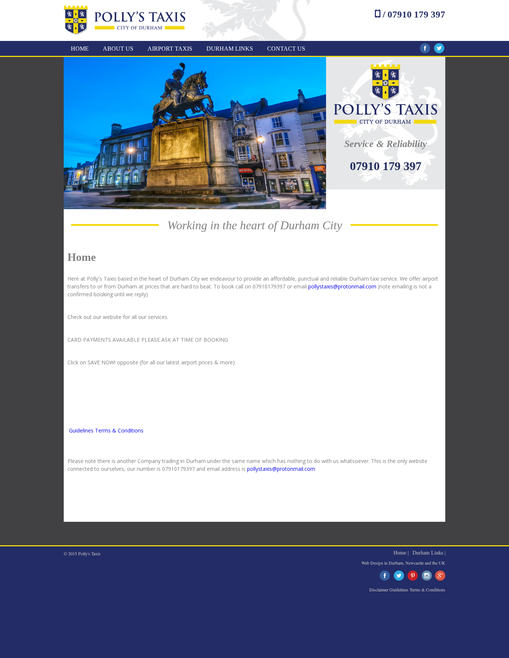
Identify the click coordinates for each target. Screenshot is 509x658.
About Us (118, 48)
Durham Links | (429, 553)
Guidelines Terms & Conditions (106, 430)
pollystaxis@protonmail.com (342, 286)
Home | (401, 553)
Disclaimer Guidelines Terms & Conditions (407, 589)
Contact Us (286, 48)
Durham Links (229, 48)
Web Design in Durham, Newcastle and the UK (403, 563)
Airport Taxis (170, 48)
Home (80, 48)
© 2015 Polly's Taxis (82, 553)
